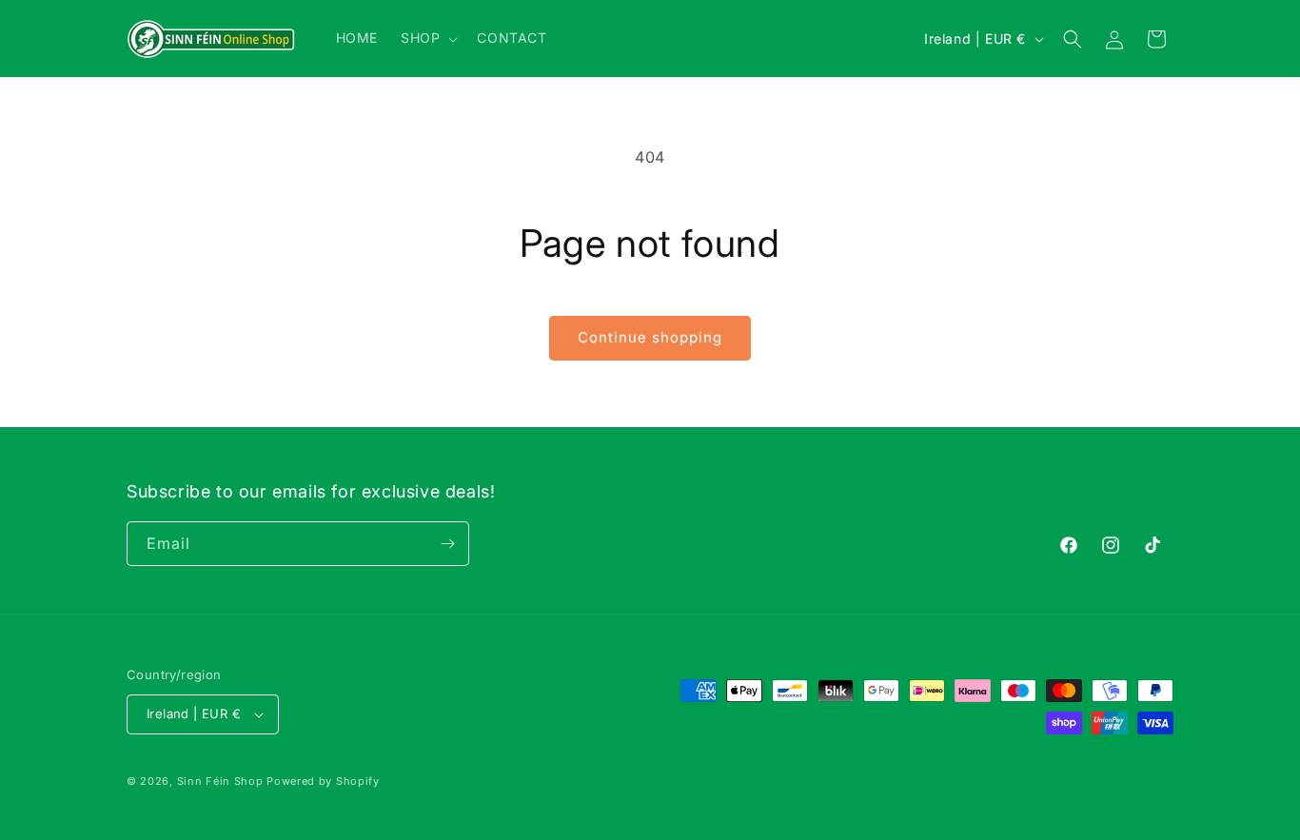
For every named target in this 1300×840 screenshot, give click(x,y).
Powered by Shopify (323, 781)
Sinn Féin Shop (220, 781)
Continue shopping (650, 337)
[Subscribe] (447, 543)
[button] (427, 38)
